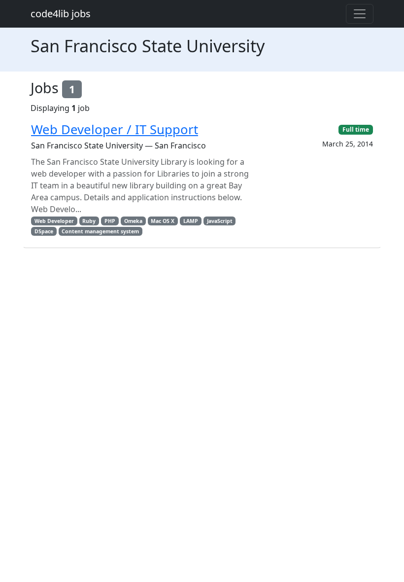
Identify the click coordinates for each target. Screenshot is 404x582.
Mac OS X (162, 221)
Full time (355, 129)
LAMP (190, 221)
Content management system (100, 231)
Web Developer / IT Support (114, 129)
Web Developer (54, 221)
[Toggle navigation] (359, 14)
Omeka (133, 221)
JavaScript (220, 221)
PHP (109, 221)
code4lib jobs (61, 13)
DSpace (43, 231)
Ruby (89, 221)
